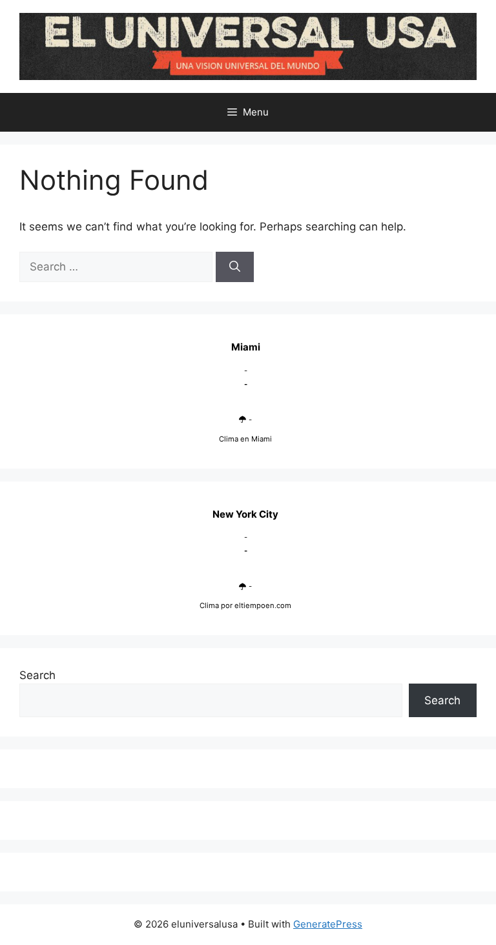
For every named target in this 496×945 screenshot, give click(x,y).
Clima (209, 605)
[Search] (235, 267)
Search (37, 675)
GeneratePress (327, 924)
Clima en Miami (245, 438)
